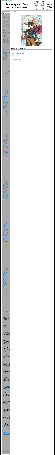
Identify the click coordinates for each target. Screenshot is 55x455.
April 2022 (4, 133)
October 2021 (4, 139)
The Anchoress (5, 346)
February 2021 (4, 147)
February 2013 (4, 241)
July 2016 (4, 201)
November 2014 (5, 220)
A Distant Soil (4, 377)
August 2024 (4, 106)
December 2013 (5, 231)
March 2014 (4, 228)
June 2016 (4, 202)
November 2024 (5, 103)
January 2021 (4, 148)
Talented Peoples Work (6, 75)
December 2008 (5, 290)
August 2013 (4, 235)
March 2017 (4, 193)
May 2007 (4, 308)
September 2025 (5, 93)
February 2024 (4, 112)
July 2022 (4, 130)
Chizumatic (4, 412)
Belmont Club (4, 355)
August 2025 (4, 94)
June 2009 (4, 284)
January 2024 (4, 113)
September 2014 (5, 222)
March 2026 (4, 87)
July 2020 (4, 154)
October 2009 (4, 280)
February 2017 (4, 194)
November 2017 (5, 185)
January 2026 (4, 89)
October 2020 (4, 151)
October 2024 (4, 104)
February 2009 (4, 288)
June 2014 (4, 225)
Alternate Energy (5, 53)
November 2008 (5, 291)
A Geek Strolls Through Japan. (6, 49)
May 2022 (4, 132)
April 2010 (4, 274)
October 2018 (4, 174)
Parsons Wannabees (5, 71)
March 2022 (4, 134)
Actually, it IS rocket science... (5, 51)
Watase (25, 48)
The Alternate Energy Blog (6, 326)
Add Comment (15, 55)
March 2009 (4, 287)
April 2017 (4, 192)
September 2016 (5, 199)
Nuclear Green (4, 331)
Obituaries (4, 70)
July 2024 (4, 107)
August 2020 (4, 153)
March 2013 (4, 240)
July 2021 (4, 142)
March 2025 (4, 99)
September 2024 (5, 105)
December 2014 (5, 219)
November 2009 (5, 279)
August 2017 (4, 188)
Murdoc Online (4, 349)
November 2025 (5, 91)
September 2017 (5, 187)
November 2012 (5, 244)
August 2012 (4, 247)
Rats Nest (4, 392)
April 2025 (4, 98)
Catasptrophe (4, 58)
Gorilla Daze (4, 394)
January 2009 (4, 289)
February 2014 (4, 229)
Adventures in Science (6, 52)
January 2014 (4, 230)
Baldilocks (4, 358)
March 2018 (4, 181)
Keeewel (4, 67)
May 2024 (4, 109)
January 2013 (4, 242)
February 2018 (4, 182)
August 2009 (4, 282)
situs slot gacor (5, 28)
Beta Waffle (4, 418)
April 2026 (4, 86)
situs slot (4, 41)
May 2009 (4, 285)
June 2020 (4, 155)
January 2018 (4, 183)
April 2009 (4, 286)
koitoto (4, 44)
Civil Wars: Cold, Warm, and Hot (6, 59)
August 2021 (4, 141)
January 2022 (4, 136)
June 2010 (4, 272)
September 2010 (5, 269)
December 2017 (5, 184)
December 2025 (5, 90)
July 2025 (4, 95)
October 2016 (4, 198)
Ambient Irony (4, 435)
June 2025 (4, 96)
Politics (4, 72)
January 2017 (4, 195)
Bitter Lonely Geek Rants (6, 55)
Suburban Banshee (5, 401)
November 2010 (5, 267)
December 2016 (5, 196)
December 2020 (5, 149)
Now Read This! (5, 386)
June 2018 (4, 178)
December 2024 (5, 102)
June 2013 (4, 237)
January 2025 (4, 101)
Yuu (26, 48)
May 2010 (4, 273)
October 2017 (4, 186)
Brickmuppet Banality (5, 57)
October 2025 (4, 92)
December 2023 (5, 114)
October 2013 (4, 233)
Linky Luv (4, 68)
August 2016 (4, 200)
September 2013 (5, 234)
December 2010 (5, 266)
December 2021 (5, 137)
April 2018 (4, 180)
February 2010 (4, 276)
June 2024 (4, 108)
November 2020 (5, 150)
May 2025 (4, 97)
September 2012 (5, 246)
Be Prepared (4, 54)
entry (9, 18)
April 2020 (4, 157)
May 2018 (4, 179)
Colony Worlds (4, 324)
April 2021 (4, 145)
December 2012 (5, 243)
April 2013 (4, 239)
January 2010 (4, 277)
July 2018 (4, 177)
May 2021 (4, 144)
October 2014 (4, 221)
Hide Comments (12, 55)
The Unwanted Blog (5, 316)
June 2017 (4, 190)
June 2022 (4, 131)
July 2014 (4, 224)
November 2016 (5, 197)
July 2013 (4, 236)
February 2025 (4, 100)
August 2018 (4, 176)
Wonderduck (4, 415)
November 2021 (5, 138)
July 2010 (4, 271)
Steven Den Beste (15, 53)
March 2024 (4, 111)
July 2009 (4, 283)
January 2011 (4, 265)
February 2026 (4, 88)
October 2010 (4, 268)
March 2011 (4, 263)
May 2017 (4, 191)
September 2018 (5, 175)
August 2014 (4, 223)
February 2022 (4, 135)
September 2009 (5, 281)
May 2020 (4, 156)
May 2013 (4, 238)
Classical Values (5, 369)
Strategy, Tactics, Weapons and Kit (6, 74)
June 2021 (4, 143)
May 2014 (4, 226)
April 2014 (4, 227)
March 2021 (4, 146)
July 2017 (4, 189)
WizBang (4, 341)
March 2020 (4, 158)
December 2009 (5, 278)
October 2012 (4, 245)
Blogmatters (4, 56)
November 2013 (5, 232)
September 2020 (5, 152)
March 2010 (4, 275)
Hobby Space (4, 311)
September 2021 (5, 140)
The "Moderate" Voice (5, 363)
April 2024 (4, 110)
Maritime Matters (5, 69)
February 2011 (4, 264)
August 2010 (4, 270)
